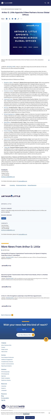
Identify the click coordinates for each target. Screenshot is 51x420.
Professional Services (21, 185)
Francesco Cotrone (8, 91)
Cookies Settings (19, 417)
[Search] (45, 3)
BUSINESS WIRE (11, 66)
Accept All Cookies (30, 417)
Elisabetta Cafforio (8, 82)
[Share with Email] (15, 19)
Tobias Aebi (7, 147)
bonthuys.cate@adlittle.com (8, 176)
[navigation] (48, 3)
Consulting (12, 185)
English (4, 218)
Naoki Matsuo (7, 122)
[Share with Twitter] (9, 19)
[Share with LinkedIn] (7, 19)
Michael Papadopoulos (9, 114)
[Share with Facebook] (12, 19)
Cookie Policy (26, 413)
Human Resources (32, 185)
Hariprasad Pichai (8, 99)
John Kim (6, 107)
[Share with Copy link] (18, 19)
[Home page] (6, 3)
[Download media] (49, 60)
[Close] (49, 413)
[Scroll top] (46, 339)
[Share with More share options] (21, 19)
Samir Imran (7, 139)
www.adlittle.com (23, 181)
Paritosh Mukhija (8, 130)
